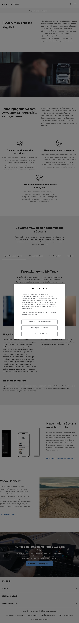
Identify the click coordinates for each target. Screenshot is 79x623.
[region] (39, 311)
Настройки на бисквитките (39, 334)
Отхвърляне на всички (39, 327)
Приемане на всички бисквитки (39, 321)
